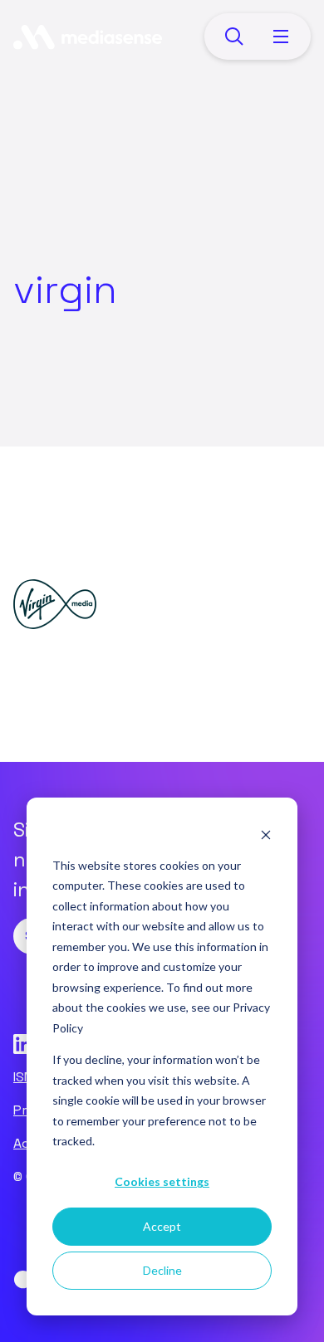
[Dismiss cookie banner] (266, 833)
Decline (162, 1270)
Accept (162, 1226)
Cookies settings (162, 1181)
